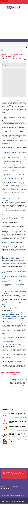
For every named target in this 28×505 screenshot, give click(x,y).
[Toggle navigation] (2, 40)
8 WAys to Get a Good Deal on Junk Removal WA (18, 50)
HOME (2, 50)
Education (25, 443)
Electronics (26, 417)
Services (19, 58)
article (5, 50)
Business (25, 424)
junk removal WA (11, 109)
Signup (25, 3)
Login (20, 3)
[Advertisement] (14, 25)
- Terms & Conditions (5, 501)
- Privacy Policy (14, 501)
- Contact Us (21, 501)
